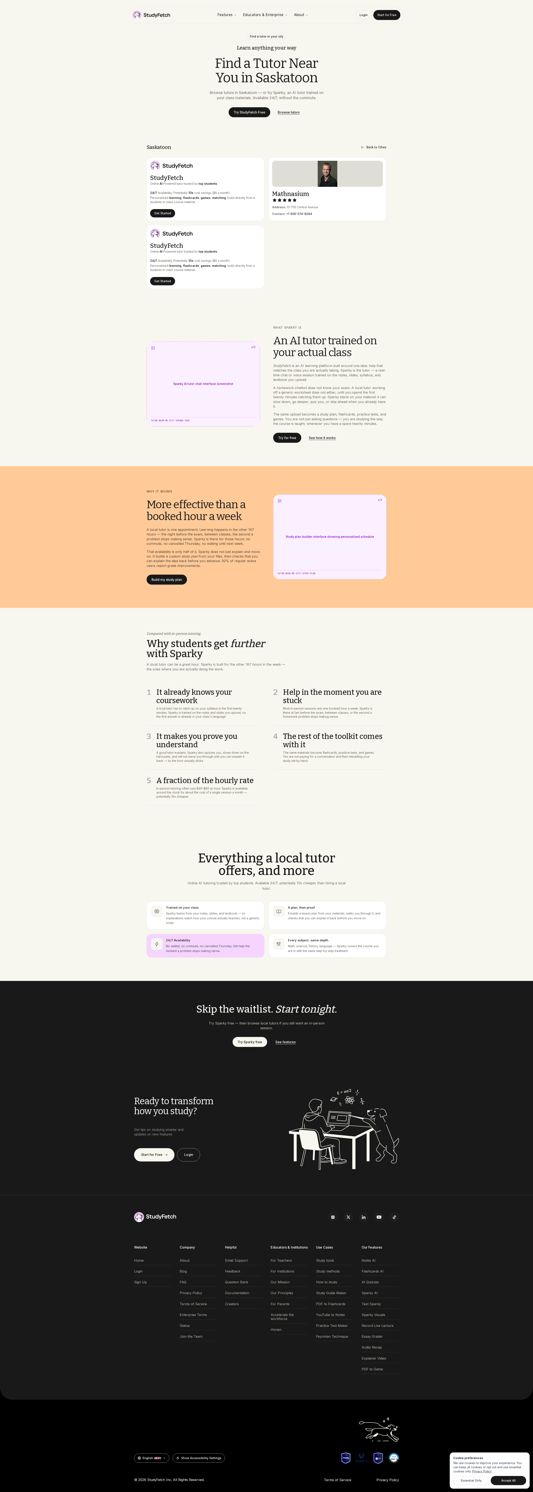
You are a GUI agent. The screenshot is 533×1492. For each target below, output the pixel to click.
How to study (326, 1282)
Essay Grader (372, 1337)
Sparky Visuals (373, 1315)
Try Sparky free (250, 1042)
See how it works (322, 438)
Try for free (287, 438)
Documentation (237, 1293)
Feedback (232, 1271)
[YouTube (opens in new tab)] (379, 1217)
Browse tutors (289, 112)
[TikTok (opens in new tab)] (394, 1217)
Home (139, 1260)
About (299, 15)
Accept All (508, 1480)
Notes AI (369, 1260)
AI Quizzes (370, 1282)
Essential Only (471, 1480)
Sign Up (140, 1282)
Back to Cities (376, 147)
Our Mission (280, 1282)
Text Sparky (371, 1304)
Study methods (328, 1271)
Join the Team (191, 1337)
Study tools (325, 1260)
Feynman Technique (332, 1337)
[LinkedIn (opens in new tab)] (363, 1217)
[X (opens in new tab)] (348, 1217)
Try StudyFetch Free (249, 112)
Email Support (236, 1260)
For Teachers (281, 1260)
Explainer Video (374, 1358)
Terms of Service (193, 1304)
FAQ (183, 1282)
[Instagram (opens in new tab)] (332, 1217)
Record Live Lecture (378, 1326)
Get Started (162, 213)
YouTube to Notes (330, 1315)
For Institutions (282, 1271)
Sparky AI (370, 1293)
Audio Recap (372, 1347)
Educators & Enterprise (263, 15)
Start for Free (386, 15)
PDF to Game (372, 1369)
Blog (183, 1271)
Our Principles (282, 1293)
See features (285, 1042)
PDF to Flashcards (330, 1304)
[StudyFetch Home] (151, 15)
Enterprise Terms (193, 1315)
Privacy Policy (191, 1293)
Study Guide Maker (331, 1293)
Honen (276, 1330)
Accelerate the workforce (282, 1317)
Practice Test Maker (332, 1326)
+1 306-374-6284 (299, 214)
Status (185, 1326)
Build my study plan (167, 580)
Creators (232, 1304)
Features (225, 15)
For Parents (280, 1304)
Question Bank (236, 1282)
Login (364, 15)
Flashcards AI (373, 1271)
